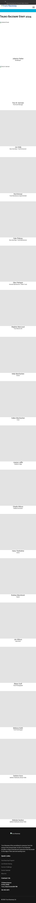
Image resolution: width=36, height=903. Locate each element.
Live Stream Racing (6, 863)
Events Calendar (5, 870)
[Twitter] (5, 1)
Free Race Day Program (7, 860)
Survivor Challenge (6, 867)
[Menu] (34, 7)
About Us (3, 873)
